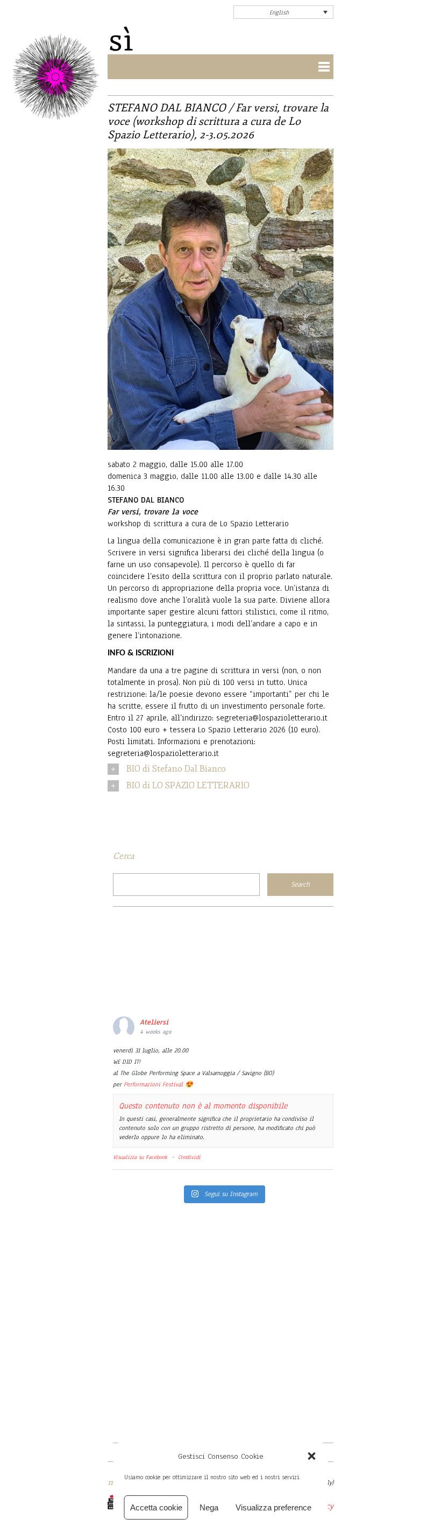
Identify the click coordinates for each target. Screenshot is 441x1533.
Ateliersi (154, 1022)
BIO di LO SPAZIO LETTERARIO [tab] (188, 785)
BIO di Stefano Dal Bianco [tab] (176, 769)
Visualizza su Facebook (140, 1157)
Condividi (189, 1157)
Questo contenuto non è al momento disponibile (203, 1105)
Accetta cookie (156, 1507)
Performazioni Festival (153, 1084)
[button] (312, 1456)
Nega (209, 1507)
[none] (283, 12)
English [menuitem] (279, 12)
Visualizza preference (273, 1507)
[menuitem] (283, 12)
